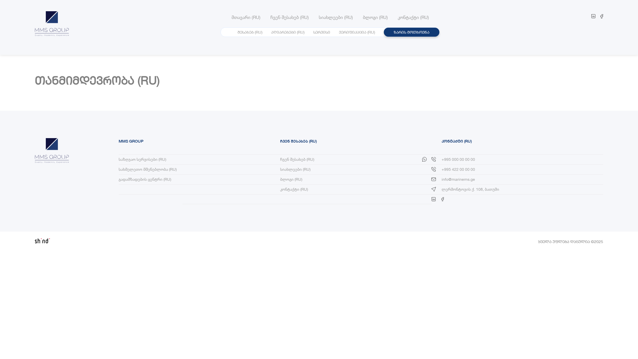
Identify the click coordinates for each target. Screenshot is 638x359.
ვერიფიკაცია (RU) (357, 32)
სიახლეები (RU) (295, 169)
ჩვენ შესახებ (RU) (297, 159)
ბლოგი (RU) (291, 179)
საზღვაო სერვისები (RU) (142, 159)
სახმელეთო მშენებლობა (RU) (148, 169)
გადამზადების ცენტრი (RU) (145, 179)
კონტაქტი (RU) (294, 189)
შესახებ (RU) (250, 32)
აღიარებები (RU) (288, 32)
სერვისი (321, 32)
